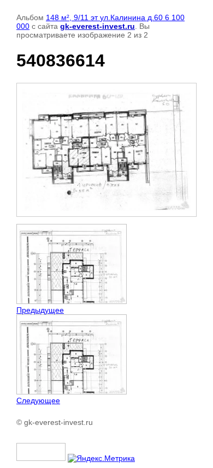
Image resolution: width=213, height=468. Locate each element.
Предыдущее (40, 310)
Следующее (38, 400)
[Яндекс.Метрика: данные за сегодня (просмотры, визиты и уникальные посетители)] (101, 458)
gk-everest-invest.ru (97, 26)
